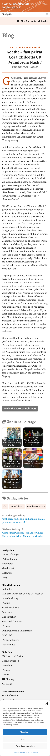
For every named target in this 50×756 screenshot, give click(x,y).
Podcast (6, 626)
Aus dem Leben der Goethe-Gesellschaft (22, 593)
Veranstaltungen (10, 554)
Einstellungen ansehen (25, 746)
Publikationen (9, 559)
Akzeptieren (25, 732)
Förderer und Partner (13, 656)
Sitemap (10, 679)
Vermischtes (32, 47)
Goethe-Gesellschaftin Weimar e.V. (15, 5)
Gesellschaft (8, 568)
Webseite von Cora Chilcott (20, 408)
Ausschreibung (10, 598)
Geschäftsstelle (10, 695)
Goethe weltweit (10, 607)
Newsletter (7, 665)
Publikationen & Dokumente (17, 630)
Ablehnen (25, 739)
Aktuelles (16, 47)
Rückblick (7, 635)
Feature (6, 603)
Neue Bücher (9, 616)
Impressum (34, 752)
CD (5, 506)
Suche (44, 21)
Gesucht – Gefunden (12, 700)
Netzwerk (7, 572)
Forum (5, 674)
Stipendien (7, 563)
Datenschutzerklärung (21, 752)
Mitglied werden (10, 660)
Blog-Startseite (28, 21)
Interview (7, 612)
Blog (4, 577)
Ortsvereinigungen (12, 621)
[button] (46, 703)
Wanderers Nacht (36, 506)
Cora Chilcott (16, 506)
